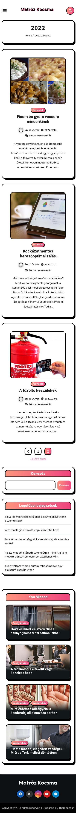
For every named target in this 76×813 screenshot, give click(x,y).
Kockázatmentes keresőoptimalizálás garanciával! (38, 256)
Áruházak (38, 384)
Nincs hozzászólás (40, 135)
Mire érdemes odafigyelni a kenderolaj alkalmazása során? (34, 711)
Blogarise (48, 808)
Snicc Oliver (32, 130)
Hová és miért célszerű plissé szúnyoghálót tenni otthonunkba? (35, 631)
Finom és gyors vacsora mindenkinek (38, 119)
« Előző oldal (38, 459)
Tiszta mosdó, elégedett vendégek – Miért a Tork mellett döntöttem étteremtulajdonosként (36, 555)
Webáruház (39, 703)
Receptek (38, 110)
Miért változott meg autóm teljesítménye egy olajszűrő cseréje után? (34, 568)
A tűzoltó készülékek (38, 390)
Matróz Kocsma (36, 9)
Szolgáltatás (20, 623)
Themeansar (66, 808)
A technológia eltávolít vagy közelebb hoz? (32, 530)
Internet (38, 244)
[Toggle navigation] (4, 10)
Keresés (38, 473)
